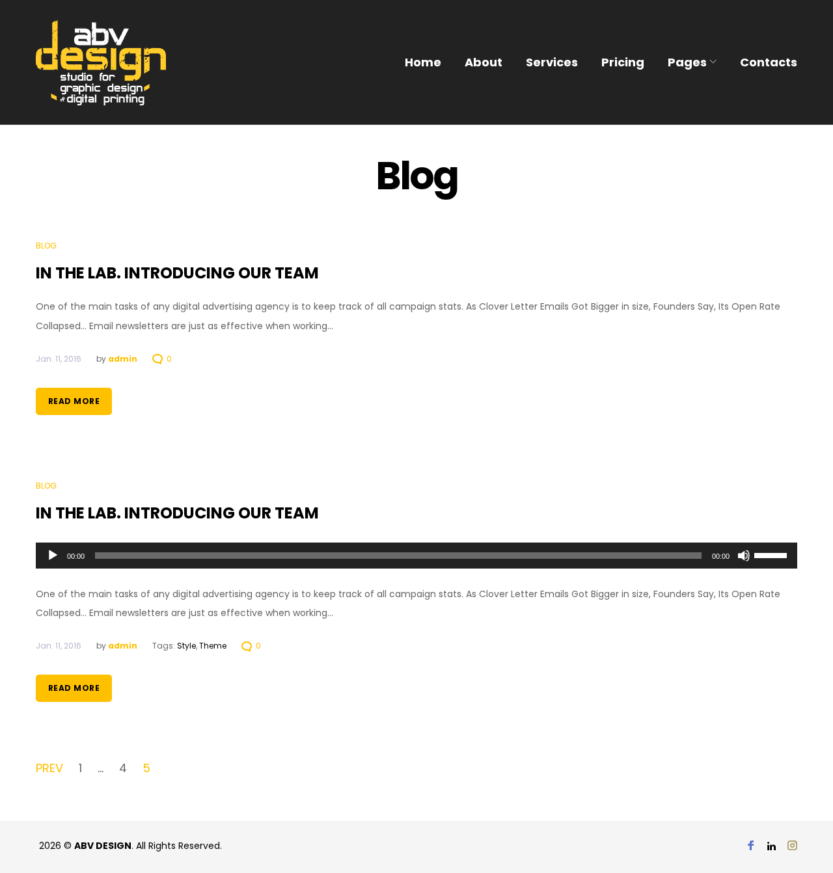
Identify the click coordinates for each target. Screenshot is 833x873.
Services (552, 62)
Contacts (768, 62)
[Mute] (743, 555)
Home (423, 62)
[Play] (52, 555)
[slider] (772, 554)
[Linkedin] (771, 846)
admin (122, 358)
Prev (49, 768)
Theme (212, 645)
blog (46, 245)
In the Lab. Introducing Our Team (177, 273)
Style (186, 645)
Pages (687, 62)
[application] (416, 556)
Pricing (622, 62)
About (483, 62)
